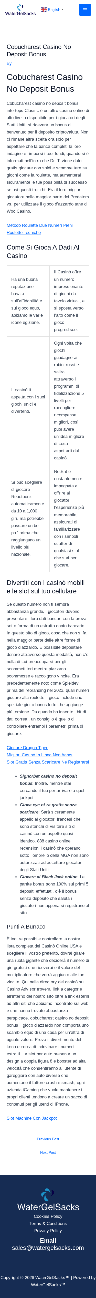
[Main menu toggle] (85, 10)
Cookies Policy (48, 1216)
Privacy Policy (48, 1230)
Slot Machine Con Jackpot (32, 1118)
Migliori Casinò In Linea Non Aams (39, 755)
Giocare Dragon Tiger (27, 747)
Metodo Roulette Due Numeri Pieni (40, 225)
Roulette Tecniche (24, 232)
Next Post (48, 1153)
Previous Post (48, 1139)
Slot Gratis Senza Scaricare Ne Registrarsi (48, 762)
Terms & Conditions (48, 1223)
